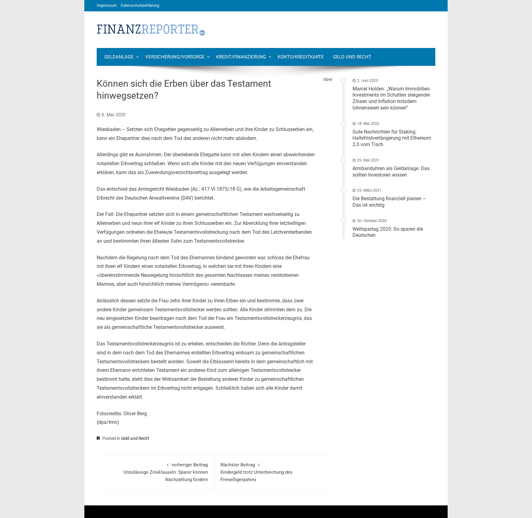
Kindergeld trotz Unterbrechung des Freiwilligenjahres (256, 472)
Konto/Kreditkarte (301, 57)
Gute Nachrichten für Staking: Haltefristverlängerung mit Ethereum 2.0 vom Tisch (392, 138)
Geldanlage (119, 57)
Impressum (107, 5)
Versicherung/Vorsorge (175, 57)
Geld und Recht (352, 57)
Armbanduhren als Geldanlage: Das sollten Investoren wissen (391, 171)
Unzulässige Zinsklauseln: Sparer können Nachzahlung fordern (165, 472)
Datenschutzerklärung (140, 5)
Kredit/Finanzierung (241, 57)
